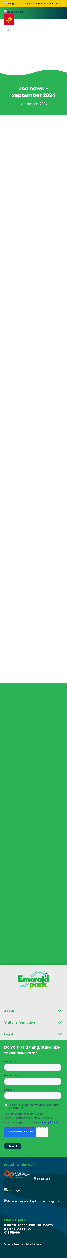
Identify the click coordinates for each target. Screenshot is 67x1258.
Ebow (38, 1244)
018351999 (12, 1232)
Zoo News (33, 125)
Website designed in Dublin (18, 1244)
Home (8, 125)
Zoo (19, 125)
